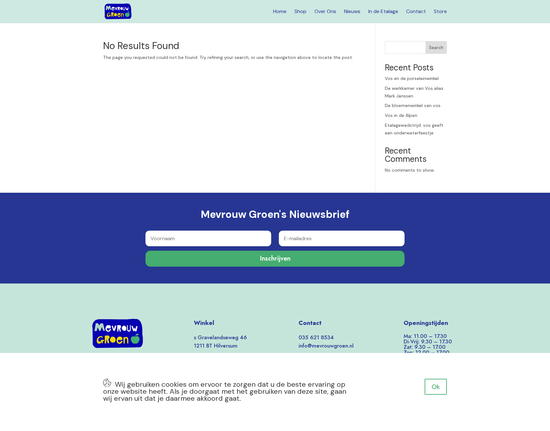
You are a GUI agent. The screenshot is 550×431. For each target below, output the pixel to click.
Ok (436, 387)
